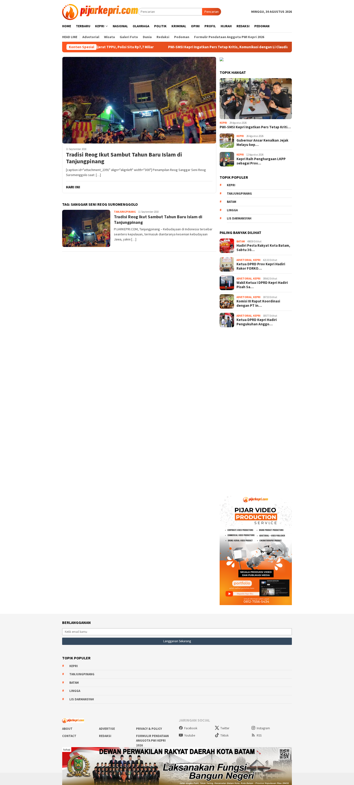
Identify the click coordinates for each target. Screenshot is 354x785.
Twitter (224, 728)
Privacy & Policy (149, 729)
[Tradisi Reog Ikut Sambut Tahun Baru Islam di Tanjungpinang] (139, 100)
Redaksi (105, 736)
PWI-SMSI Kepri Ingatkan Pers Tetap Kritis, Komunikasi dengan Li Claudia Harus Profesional (217, 47)
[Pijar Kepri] (100, 11)
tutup (66, 749)
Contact (69, 736)
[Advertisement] (256, 408)
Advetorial (244, 260)
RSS (259, 735)
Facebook (190, 728)
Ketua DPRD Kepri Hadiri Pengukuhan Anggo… (256, 322)
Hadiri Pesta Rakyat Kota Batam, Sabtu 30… (263, 247)
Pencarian (211, 11)
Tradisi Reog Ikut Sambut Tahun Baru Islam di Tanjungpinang (124, 158)
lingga (232, 210)
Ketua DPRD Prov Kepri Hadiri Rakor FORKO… (260, 266)
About (67, 729)
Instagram (263, 728)
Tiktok (224, 735)
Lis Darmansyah (239, 218)
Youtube (189, 735)
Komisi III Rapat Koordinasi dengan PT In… (258, 303)
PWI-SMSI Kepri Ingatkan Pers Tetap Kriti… (255, 127)
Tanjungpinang (125, 211)
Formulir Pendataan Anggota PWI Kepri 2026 (152, 740)
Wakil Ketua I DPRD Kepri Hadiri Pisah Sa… (262, 284)
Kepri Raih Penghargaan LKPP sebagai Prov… (261, 161)
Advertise (107, 729)
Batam (231, 202)
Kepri (223, 122)
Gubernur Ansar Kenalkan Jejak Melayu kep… (262, 142)
